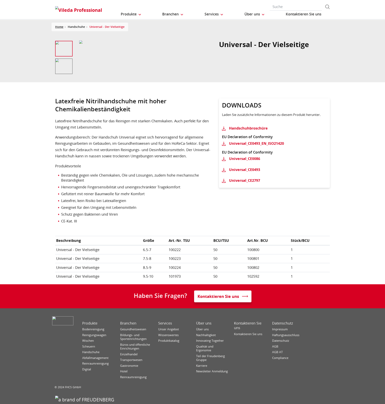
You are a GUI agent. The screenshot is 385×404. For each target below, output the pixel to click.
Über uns (204, 323)
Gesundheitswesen (133, 329)
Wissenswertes (168, 335)
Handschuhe (90, 352)
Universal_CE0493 (244, 169)
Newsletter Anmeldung (212, 371)
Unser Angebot (168, 329)
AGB (275, 346)
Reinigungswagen (94, 335)
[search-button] (327, 6)
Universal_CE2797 (244, 180)
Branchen (128, 323)
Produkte (89, 323)
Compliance (280, 358)
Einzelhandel (129, 354)
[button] (131, 14)
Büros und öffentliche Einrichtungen (135, 347)
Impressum (280, 329)
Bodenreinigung (93, 329)
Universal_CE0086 (244, 158)
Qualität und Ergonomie (204, 348)
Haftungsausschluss (285, 335)
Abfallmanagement (95, 358)
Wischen (88, 341)
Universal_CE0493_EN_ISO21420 (256, 143)
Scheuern (88, 346)
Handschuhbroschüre (248, 128)
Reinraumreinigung (95, 363)
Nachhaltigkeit (206, 335)
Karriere (201, 366)
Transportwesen (131, 360)
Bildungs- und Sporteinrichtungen (133, 337)
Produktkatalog (168, 341)
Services (165, 323)
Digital (86, 369)
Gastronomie (129, 366)
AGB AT (277, 352)
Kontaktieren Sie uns (247, 325)
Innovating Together (210, 341)
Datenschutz (282, 323)
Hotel (124, 371)
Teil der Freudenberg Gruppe (210, 358)
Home (59, 27)
